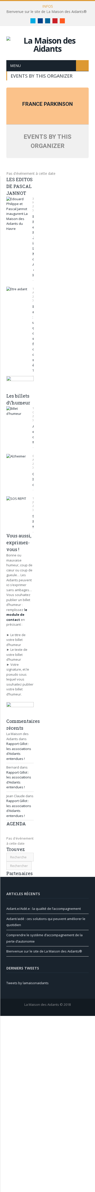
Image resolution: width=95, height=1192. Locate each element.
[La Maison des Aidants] (47, 43)
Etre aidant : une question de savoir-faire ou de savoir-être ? (33, 338)
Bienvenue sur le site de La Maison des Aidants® (46, 11)
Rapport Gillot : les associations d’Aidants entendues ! (18, 751)
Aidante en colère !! (33, 434)
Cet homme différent (33, 479)
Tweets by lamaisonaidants (27, 983)
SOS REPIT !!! (33, 521)
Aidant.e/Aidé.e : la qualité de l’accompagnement (43, 908)
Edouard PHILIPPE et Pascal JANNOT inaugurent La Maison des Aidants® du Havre (33, 245)
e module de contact (16, 614)
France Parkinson (47, 104)
